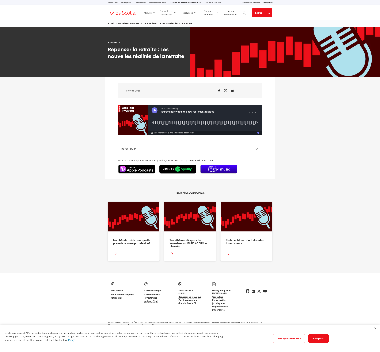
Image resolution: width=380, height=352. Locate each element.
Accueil (111, 23)
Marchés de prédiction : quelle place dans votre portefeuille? (131, 241)
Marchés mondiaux (157, 2)
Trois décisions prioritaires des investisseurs (244, 241)
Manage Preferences (289, 338)
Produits (147, 12)
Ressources (187, 12)
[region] (190, 338)
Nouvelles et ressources (166, 12)
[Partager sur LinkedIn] (232, 91)
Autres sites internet (251, 2)
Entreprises (126, 2)
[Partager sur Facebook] (219, 91)
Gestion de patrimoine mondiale (185, 2)
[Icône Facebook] (247, 291)
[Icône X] (259, 291)
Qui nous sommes (213, 2)
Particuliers (113, 2)
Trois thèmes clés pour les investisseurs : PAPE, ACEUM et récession (188, 243)
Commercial (140, 2)
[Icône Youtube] (265, 291)
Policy (71, 340)
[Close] (375, 328)
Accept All (318, 338)
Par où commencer (230, 12)
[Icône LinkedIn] (253, 291)
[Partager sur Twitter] (225, 91)
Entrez (258, 12)
